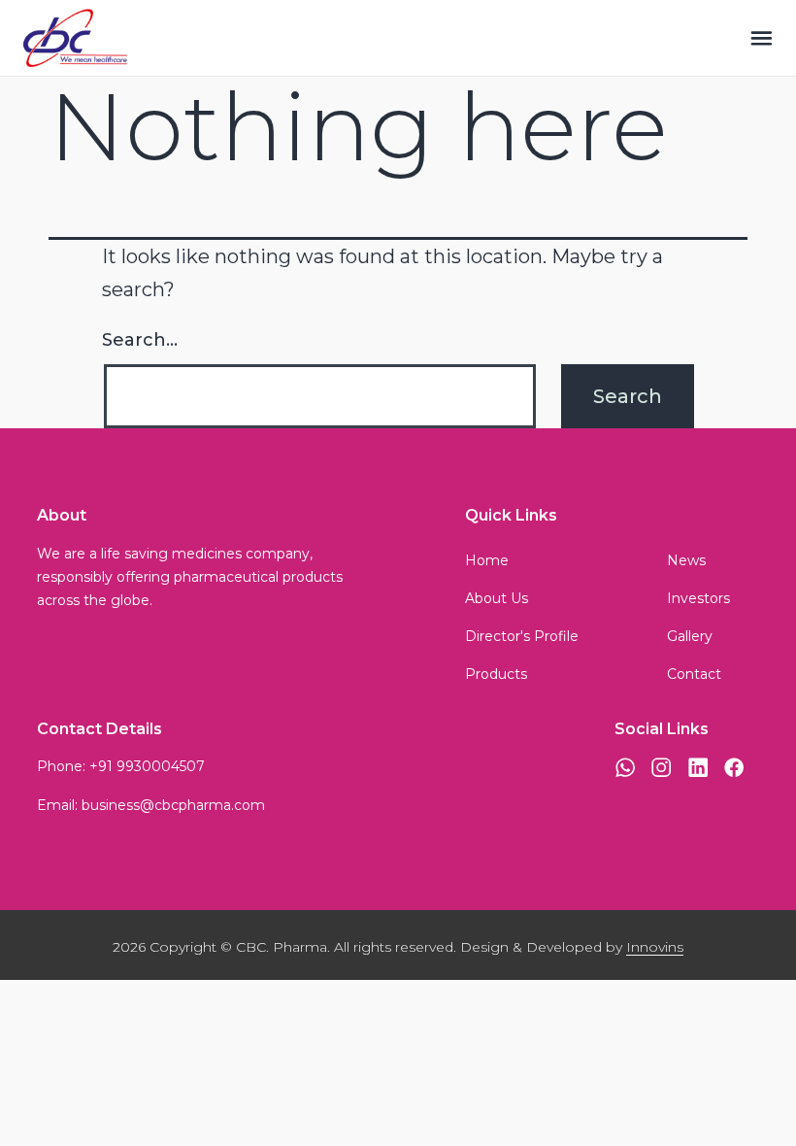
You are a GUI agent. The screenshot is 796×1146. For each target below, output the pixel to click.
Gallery (690, 636)
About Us (496, 598)
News (686, 560)
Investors (698, 598)
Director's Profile (522, 636)
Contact (694, 674)
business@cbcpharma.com (173, 805)
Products (496, 674)
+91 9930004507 (147, 766)
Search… (140, 340)
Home (487, 560)
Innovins (654, 947)
